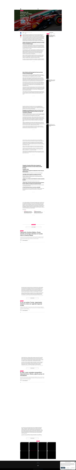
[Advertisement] (38, 4)
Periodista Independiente (25, 240)
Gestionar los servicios (63, 466)
